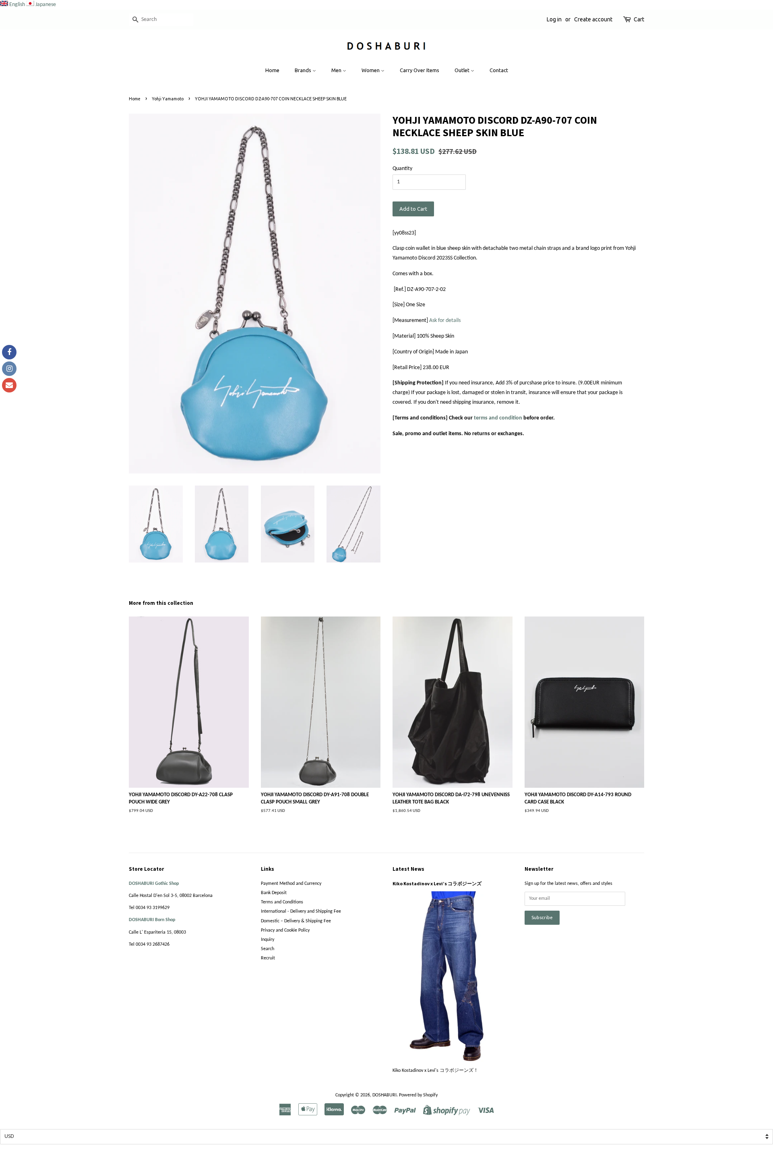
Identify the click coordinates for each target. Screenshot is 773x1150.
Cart (639, 19)
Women (371, 70)
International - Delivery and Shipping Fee (301, 911)
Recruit (268, 958)
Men (337, 70)
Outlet (463, 70)
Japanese (45, 5)
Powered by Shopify (418, 1095)
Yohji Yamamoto (168, 98)
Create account (593, 19)
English (17, 5)
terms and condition (498, 418)
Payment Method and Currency (291, 883)
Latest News (408, 869)
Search (267, 949)
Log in (554, 19)
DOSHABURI (384, 1095)
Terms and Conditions (282, 902)
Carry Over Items (419, 70)
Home (272, 70)
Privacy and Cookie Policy (285, 930)
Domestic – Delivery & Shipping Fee (296, 921)
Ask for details (445, 321)
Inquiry (267, 939)
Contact (499, 70)
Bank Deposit (274, 893)
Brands (303, 70)
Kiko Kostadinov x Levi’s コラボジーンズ (437, 883)
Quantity (402, 169)
